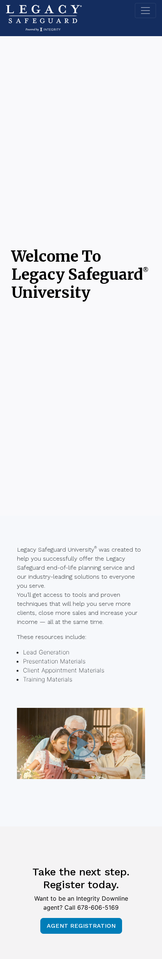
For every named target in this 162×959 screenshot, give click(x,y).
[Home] (44, 18)
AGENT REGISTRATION (81, 925)
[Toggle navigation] (145, 10)
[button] (81, 743)
